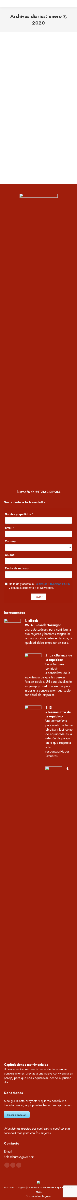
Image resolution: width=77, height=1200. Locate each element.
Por (17, 106)
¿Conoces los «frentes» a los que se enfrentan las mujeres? (37, 93)
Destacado (52, 101)
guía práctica (39, 629)
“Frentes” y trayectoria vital (26, 101)
